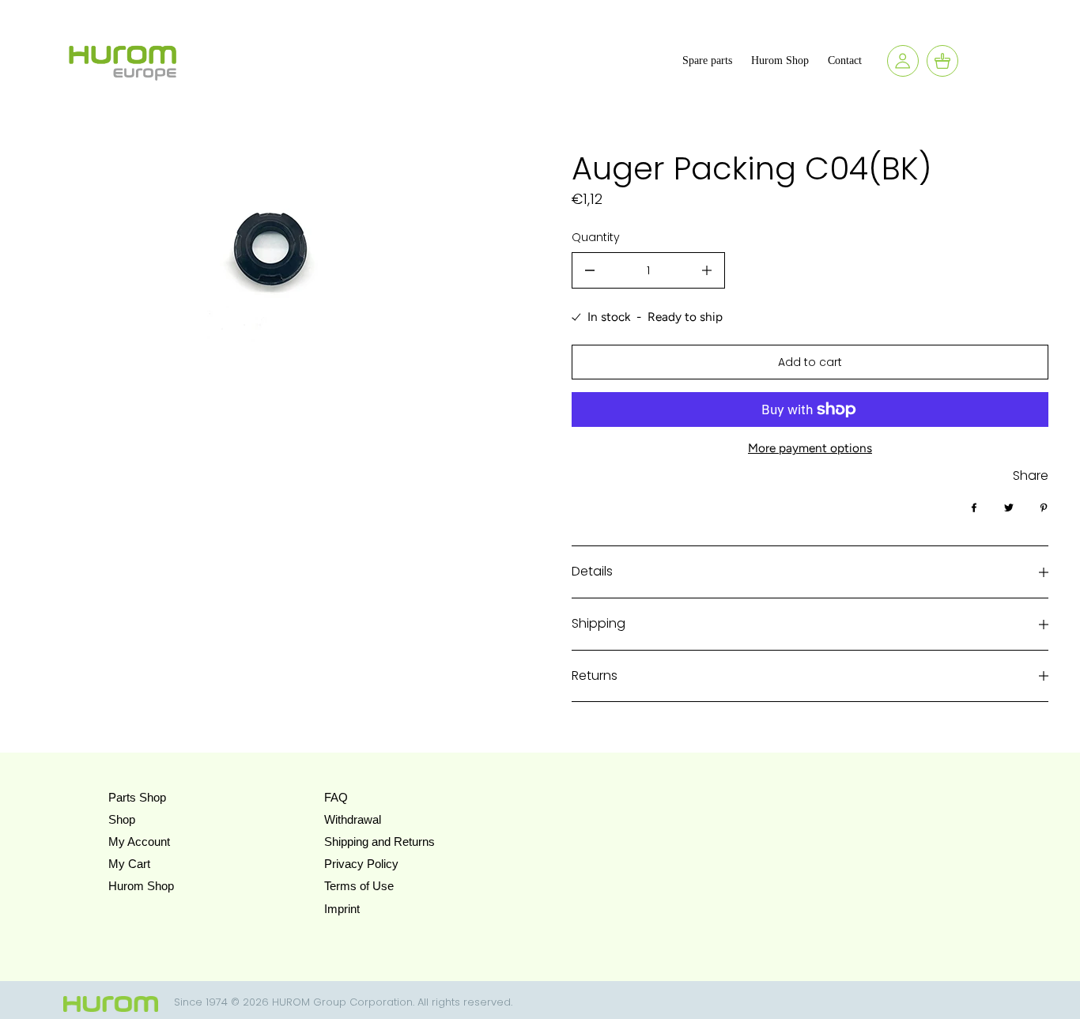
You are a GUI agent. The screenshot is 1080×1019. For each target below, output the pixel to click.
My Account (139, 841)
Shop (121, 819)
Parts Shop (137, 797)
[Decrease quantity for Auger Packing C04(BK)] (589, 270)
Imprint (342, 908)
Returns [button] (594, 675)
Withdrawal (352, 819)
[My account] (903, 61)
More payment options (810, 447)
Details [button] (592, 571)
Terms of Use (359, 886)
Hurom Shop (141, 886)
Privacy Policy (361, 863)
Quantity (596, 237)
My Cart (129, 863)
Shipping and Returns (379, 841)
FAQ (336, 797)
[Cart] (942, 61)
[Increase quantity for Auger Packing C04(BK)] (706, 270)
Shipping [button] (598, 623)
